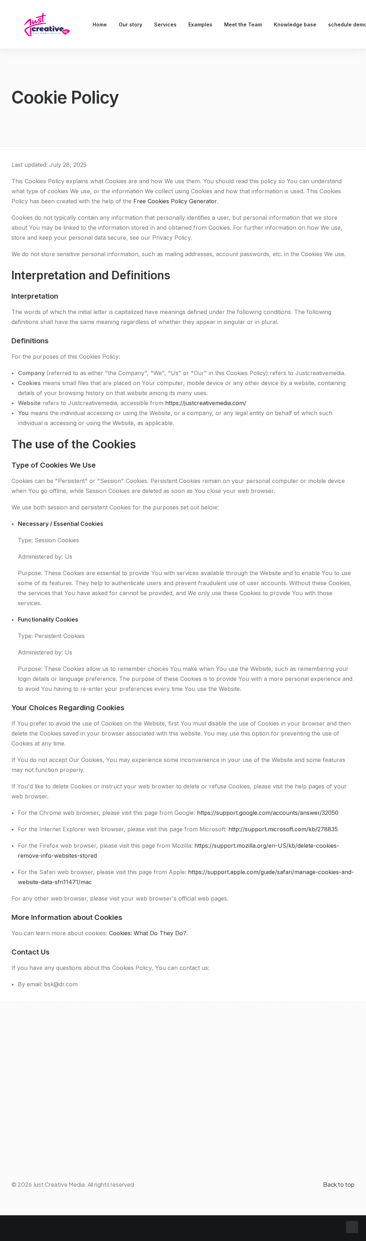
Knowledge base (295, 24)
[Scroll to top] (352, 1226)
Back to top (339, 1184)
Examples (200, 24)
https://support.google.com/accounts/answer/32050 (267, 812)
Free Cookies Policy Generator (175, 201)
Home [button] (100, 24)
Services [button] (165, 24)
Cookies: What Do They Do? (147, 933)
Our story (130, 24)
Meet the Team (243, 24)
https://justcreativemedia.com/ (205, 403)
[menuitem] (100, 24)
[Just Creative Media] (46, 24)
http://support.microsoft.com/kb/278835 (283, 829)
